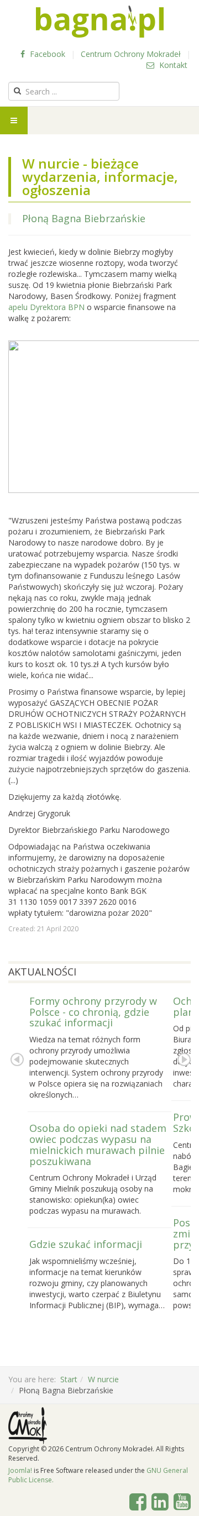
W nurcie (103, 1379)
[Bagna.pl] (100, 22)
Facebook (46, 54)
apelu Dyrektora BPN (46, 307)
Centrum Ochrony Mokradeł (131, 54)
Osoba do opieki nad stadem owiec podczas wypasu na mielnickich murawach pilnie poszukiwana (97, 1144)
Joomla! (20, 1470)
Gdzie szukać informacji (85, 1244)
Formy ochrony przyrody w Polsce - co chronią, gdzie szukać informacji (93, 1012)
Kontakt (172, 65)
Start (68, 1379)
